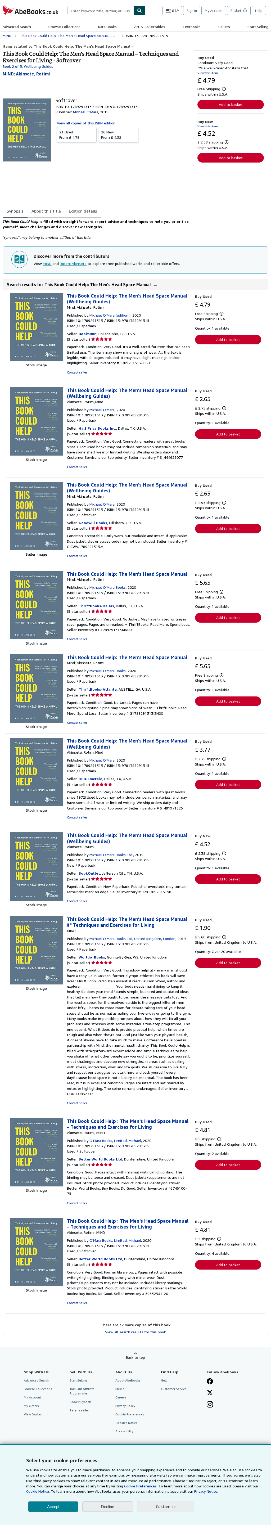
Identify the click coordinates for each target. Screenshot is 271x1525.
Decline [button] (107, 1506)
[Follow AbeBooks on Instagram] (210, 1405)
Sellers (224, 26)
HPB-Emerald (90, 778)
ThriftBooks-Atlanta (98, 689)
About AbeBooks (128, 1380)
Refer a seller (79, 1410)
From (69, 135)
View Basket (33, 1414)
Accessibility (124, 1431)
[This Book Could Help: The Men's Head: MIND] (36, 983)
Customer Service (174, 1389)
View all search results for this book (135, 1332)
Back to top (135, 1357)
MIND (47, 263)
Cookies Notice (126, 1423)
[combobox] (100, 10)
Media (119, 1389)
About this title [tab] (46, 211)
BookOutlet (89, 873)
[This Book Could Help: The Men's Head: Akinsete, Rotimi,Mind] (36, 454)
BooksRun (88, 333)
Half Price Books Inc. (97, 428)
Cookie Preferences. (140, 1486)
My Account (214, 10)
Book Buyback (80, 1402)
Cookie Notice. (38, 1491)
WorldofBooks (92, 957)
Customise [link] (165, 1506)
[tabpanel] (96, 229)
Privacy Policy (125, 1406)
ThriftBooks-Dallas (96, 606)
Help (259, 10)
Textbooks (192, 26)
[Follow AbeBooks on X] (210, 1393)
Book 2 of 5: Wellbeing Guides (28, 66)
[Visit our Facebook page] (210, 1382)
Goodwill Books (93, 522)
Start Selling (257, 26)
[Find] (139, 10)
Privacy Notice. (206, 1491)
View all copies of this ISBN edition (86, 123)
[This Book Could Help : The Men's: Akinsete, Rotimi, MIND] (36, 1185)
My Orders (31, 1406)
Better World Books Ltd (100, 1159)
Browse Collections (64, 26)
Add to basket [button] (231, 104)
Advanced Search (17, 26)
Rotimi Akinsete (73, 263)
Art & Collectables (149, 26)
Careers (121, 1397)
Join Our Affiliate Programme (82, 1391)
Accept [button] (53, 1506)
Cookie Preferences (129, 1414)
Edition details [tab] (83, 211)
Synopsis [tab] (15, 211)
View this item (207, 73)
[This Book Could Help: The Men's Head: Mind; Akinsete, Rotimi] (36, 359)
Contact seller (77, 372)
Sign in (192, 10)
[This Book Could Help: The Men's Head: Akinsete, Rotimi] (36, 899)
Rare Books (107, 26)
